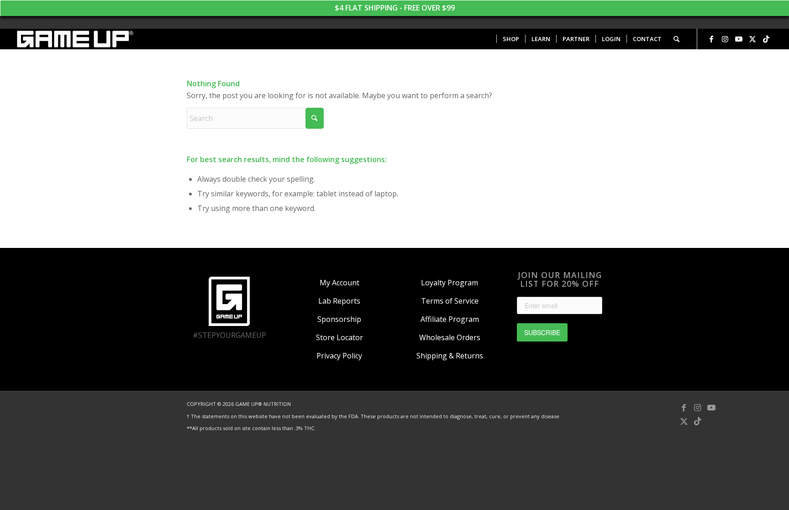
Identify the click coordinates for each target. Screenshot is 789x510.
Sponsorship (339, 319)
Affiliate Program (450, 319)
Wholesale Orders (449, 337)
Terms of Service (450, 301)
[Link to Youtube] (739, 39)
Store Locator (339, 337)
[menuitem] (510, 39)
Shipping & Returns (449, 356)
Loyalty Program (449, 283)
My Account (339, 283)
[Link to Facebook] (711, 39)
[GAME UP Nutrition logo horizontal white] (74, 39)
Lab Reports (339, 301)
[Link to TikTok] (766, 39)
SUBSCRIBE (542, 332)
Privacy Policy (339, 356)
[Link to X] (752, 39)
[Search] (676, 39)
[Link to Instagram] (725, 39)
